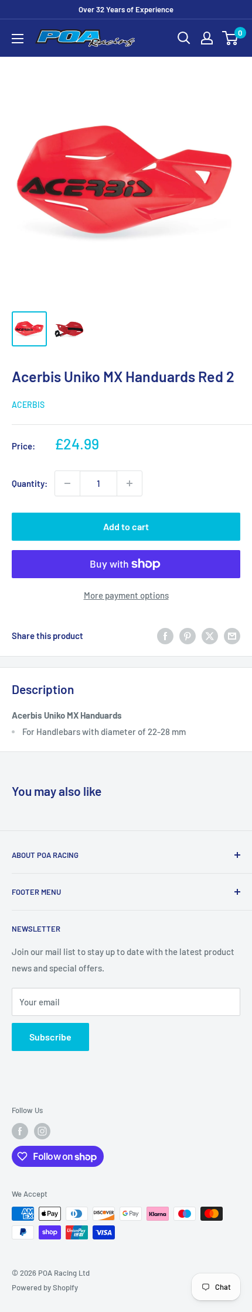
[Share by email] (232, 635)
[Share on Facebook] (165, 635)
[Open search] (184, 38)
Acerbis (28, 405)
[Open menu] (17, 38)
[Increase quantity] (129, 483)
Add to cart (126, 526)
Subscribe (50, 1036)
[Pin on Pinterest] (187, 635)
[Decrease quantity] (67, 483)
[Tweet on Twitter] (210, 635)
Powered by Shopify (45, 1287)
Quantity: (29, 483)
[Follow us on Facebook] (20, 1131)
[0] (230, 38)
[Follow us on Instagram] (42, 1131)
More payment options (126, 595)
